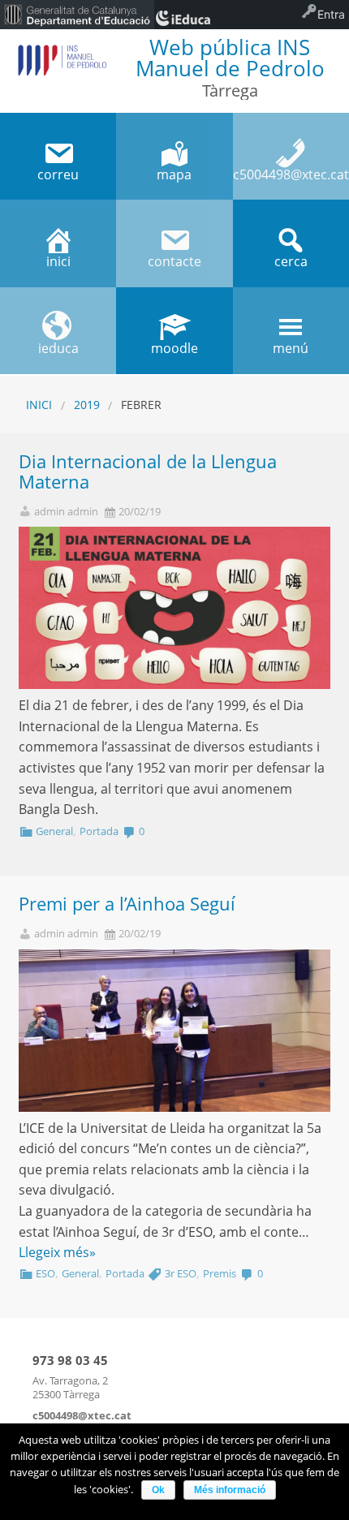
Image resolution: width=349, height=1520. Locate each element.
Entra (331, 14)
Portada (99, 831)
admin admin (66, 511)
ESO (45, 1273)
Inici (39, 404)
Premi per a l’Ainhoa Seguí (127, 903)
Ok (158, 1490)
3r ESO (180, 1273)
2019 (87, 404)
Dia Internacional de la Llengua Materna (148, 471)
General (54, 831)
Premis (219, 1273)
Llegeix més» (57, 1252)
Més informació (229, 1490)
